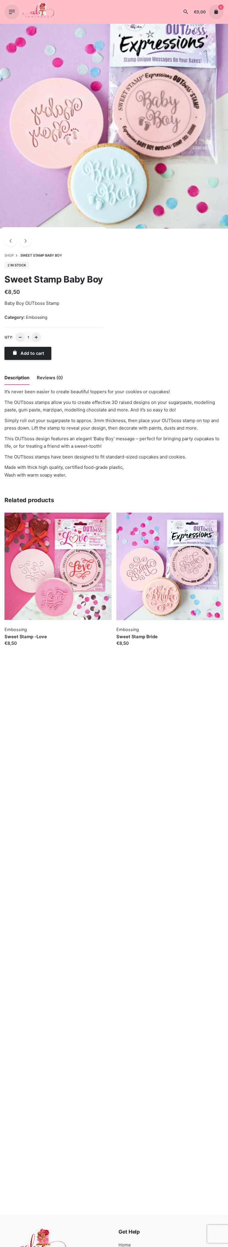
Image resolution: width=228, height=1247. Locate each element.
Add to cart (16, 649)
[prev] (10, 240)
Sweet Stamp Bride (137, 636)
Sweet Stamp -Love (25, 636)
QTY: (8, 337)
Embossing (37, 317)
